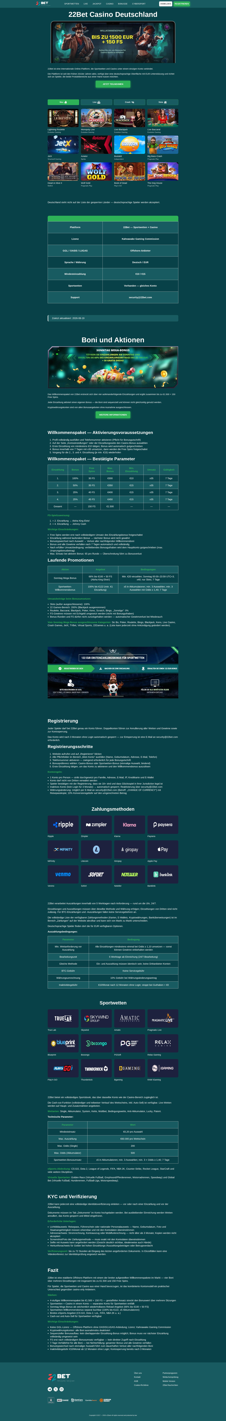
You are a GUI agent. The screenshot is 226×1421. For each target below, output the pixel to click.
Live (95, 102)
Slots (161, 102)
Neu (61, 102)
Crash (127, 102)
